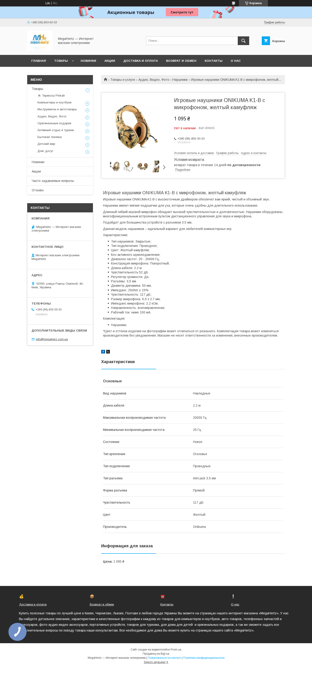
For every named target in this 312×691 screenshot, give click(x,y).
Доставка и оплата (140, 60)
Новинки (88, 60)
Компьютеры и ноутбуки (54, 102)
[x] (108, 352)
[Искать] (243, 40)
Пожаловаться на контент (164, 657)
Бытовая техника (49, 137)
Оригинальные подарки (54, 123)
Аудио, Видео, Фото (153, 79)
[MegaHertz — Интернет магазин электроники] (40, 49)
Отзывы (38, 190)
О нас (236, 60)
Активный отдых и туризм (55, 130)
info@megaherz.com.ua (52, 339)
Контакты (213, 60)
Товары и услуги (122, 79)
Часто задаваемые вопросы (53, 181)
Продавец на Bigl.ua (156, 653)
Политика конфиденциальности (204, 657)
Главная (38, 60)
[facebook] (103, 352)
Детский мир (46, 144)
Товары (61, 60)
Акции (109, 60)
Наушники (180, 79)
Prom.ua (176, 649)
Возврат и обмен (181, 60)
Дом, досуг (45, 151)
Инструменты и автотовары (57, 109)
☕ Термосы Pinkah (51, 95)
